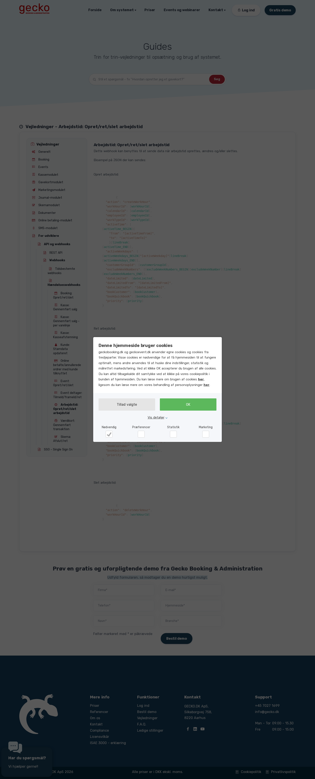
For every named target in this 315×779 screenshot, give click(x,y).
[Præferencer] (141, 434)
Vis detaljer (156, 417)
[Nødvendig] (109, 434)
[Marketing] (205, 434)
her (201, 379)
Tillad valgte (127, 404)
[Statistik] (173, 434)
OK (188, 404)
